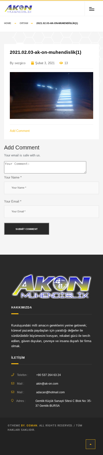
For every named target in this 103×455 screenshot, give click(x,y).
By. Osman (29, 425)
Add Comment (20, 131)
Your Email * (12, 201)
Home (7, 23)
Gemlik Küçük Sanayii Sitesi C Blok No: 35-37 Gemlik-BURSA (63, 403)
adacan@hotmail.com (50, 392)
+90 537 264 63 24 (48, 375)
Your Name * (13, 177)
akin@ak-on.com (47, 383)
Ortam (24, 23)
